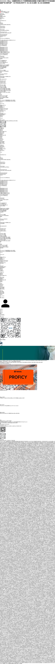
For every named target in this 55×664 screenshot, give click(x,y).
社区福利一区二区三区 (37, 534)
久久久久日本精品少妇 (33, 539)
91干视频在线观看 (2, 457)
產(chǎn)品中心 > (5, 361)
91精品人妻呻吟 (16, 461)
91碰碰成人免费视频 (52, 532)
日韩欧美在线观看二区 (15, 448)
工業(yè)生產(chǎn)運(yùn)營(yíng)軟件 (5, 170)
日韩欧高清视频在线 (48, 525)
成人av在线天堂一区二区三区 (10, 502)
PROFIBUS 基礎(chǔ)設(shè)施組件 (5, 92)
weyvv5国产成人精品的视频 (4, 582)
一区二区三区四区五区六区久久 (24, 504)
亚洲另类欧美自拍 (51, 446)
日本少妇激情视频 (17, 477)
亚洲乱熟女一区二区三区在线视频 (36, 550)
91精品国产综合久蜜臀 (26, 580)
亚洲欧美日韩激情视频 (23, 449)
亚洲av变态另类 (24, 493)
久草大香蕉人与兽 (29, 523)
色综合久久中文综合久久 (48, 580)
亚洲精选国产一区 (38, 495)
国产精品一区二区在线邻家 (44, 507)
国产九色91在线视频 (14, 471)
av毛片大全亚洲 (40, 478)
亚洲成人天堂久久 (45, 527)
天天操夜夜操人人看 (27, 470)
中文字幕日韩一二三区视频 (11, 586)
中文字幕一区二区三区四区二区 (4, 535)
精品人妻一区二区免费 (11, 578)
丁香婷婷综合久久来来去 (51, 523)
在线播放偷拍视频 (10, 443)
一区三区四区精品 (52, 478)
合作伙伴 (1, 15)
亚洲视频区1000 (2, 562)
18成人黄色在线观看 (34, 462)
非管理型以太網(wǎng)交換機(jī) (4, 208)
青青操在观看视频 (48, 479)
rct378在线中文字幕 (41, 461)
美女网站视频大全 (26, 527)
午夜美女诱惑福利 (17, 534)
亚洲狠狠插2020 (21, 495)
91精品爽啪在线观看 (3, 461)
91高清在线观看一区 (10, 490)
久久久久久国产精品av (3, 514)
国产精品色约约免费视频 (16, 462)
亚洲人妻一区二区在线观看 (33, 504)
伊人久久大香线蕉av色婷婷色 (27, 550)
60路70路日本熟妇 (14, 457)
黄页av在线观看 (7, 456)
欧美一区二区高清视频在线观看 (4, 525)
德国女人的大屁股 (18, 488)
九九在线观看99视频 (25, 559)
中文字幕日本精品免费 (40, 486)
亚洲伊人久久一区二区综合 (42, 533)
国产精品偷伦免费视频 (50, 560)
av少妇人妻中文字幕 (42, 449)
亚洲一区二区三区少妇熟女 (33, 565)
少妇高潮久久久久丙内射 (26, 466)
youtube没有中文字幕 (16, 562)
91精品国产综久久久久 (3, 523)
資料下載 (1, 290)
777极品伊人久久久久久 (3, 452)
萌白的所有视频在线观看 (38, 564)
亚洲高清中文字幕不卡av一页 (42, 505)
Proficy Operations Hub (3, 169)
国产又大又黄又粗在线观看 (9, 516)
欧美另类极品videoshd (30, 545)
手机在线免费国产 (28, 462)
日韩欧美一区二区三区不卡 (17, 544)
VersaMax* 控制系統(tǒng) (4, 54)
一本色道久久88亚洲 (38, 561)
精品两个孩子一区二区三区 (11, 496)
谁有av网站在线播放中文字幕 (33, 447)
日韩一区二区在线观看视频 (46, 490)
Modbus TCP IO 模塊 (3, 86)
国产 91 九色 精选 (2, 465)
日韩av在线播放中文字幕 (36, 514)
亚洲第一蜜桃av (43, 534)
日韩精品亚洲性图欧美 (35, 533)
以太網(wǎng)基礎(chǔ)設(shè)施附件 (5, 90)
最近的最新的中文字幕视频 (23, 475)
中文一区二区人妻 (2, 516)
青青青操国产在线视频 (20, 530)
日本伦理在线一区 (21, 468)
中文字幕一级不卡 (36, 589)
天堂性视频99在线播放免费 (43, 468)
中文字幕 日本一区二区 (17, 481)
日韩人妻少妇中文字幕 (44, 587)
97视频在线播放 (23, 462)
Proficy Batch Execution (3, 35)
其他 (0, 420)
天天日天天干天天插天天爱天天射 (24, 558)
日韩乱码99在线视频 (51, 507)
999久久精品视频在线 (3, 553)
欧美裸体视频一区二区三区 (4, 466)
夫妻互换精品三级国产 (30, 452)
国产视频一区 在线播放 (8, 495)
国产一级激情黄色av (50, 582)
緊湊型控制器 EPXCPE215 (4, 49)
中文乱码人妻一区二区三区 (13, 590)
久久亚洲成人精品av (12, 587)
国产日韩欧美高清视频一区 (37, 574)
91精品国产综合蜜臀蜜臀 (28, 515)
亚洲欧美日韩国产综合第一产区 (4, 487)
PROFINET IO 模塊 (2, 233)
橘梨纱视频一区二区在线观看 (19, 527)
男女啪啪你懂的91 (51, 494)
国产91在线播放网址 (22, 443)
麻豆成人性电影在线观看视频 (30, 583)
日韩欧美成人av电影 (27, 536)
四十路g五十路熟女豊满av (42, 460)
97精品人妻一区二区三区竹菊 (42, 569)
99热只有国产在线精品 (21, 543)
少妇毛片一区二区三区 (28, 460)
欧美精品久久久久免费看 (17, 591)
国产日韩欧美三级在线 (22, 453)
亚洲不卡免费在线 (10, 467)
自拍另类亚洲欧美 (21, 560)
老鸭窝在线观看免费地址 (37, 587)
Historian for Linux (2, 162)
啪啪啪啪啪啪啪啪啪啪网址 (14, 560)
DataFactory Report (3, 174)
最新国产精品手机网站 (12, 442)
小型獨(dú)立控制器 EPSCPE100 (5, 192)
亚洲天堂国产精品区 (15, 572)
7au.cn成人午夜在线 (47, 590)
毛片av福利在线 (28, 567)
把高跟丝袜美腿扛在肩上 (8, 478)
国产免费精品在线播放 (35, 515)
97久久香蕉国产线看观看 (40, 570)
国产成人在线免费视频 (27, 495)
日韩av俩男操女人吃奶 (24, 506)
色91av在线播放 (17, 542)
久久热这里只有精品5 (28, 518)
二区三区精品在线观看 (20, 570)
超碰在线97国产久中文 (3, 545)
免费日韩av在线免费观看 (3, 475)
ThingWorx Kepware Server (4, 108)
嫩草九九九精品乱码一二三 (8, 474)
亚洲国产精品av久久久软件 (51, 517)
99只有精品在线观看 (29, 453)
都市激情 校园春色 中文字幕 (22, 572)
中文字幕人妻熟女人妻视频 (25, 490)
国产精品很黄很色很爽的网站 (22, 567)
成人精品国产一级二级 (29, 448)
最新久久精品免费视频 (23, 584)
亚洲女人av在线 (32, 558)
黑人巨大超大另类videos (3, 542)
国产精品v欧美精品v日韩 (39, 512)
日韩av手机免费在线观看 (47, 593)
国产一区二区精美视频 (11, 522)
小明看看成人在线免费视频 (48, 542)
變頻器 (1, 72)
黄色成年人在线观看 (29, 551)
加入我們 (1, 17)
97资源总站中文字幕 (38, 493)
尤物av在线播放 (32, 470)
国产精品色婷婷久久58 (48, 485)
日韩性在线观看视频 (7, 477)
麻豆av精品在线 (22, 555)
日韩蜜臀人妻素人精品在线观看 (44, 578)
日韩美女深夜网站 (10, 449)
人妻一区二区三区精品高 (23, 497)
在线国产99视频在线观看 (21, 471)
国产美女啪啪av (9, 589)
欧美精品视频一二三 (23, 476)
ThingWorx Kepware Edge (4, 109)
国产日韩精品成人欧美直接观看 (31, 503)
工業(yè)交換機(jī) (2, 63)
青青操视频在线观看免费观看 (4, 587)
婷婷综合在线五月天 (43, 442)
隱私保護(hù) (11, 422)
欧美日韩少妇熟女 (16, 498)
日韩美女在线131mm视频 (26, 465)
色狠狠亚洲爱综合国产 (28, 450)
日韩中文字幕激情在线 (42, 515)
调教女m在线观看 (30, 506)
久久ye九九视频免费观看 (38, 497)
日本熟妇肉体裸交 (8, 471)
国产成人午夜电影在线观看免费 (10, 470)
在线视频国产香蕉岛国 (12, 581)
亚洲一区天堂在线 (33, 541)
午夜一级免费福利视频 (18, 456)
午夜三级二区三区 (39, 508)
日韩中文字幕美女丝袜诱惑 (9, 465)
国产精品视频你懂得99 (42, 511)
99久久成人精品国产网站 (32, 488)
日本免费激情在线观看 (38, 484)
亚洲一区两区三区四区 (3, 558)
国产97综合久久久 (29, 588)
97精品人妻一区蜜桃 (15, 549)
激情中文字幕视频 (2, 497)
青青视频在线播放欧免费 (35, 477)
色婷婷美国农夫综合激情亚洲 (50, 589)
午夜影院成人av (27, 524)
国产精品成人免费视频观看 (9, 567)
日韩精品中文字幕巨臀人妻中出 (46, 550)
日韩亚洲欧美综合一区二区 (24, 534)
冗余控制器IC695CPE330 (3, 41)
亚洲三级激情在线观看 (28, 443)
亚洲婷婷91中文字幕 (10, 469)
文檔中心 (1, 280)
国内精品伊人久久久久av (46, 539)
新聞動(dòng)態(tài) (3, 16)
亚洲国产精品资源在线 (19, 540)
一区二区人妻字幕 (25, 586)
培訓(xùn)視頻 (2, 292)
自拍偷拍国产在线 (10, 532)
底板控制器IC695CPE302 (3, 43)
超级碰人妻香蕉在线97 (15, 505)
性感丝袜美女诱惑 (38, 535)
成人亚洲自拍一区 (12, 456)
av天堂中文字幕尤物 (49, 565)
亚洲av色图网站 (47, 469)
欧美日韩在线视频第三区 (49, 534)
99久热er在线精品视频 (44, 523)
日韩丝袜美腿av (22, 514)
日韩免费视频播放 (30, 521)
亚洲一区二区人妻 (2, 480)
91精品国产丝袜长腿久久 (35, 474)
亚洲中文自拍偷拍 (50, 468)
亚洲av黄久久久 (25, 593)
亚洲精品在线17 (9, 448)
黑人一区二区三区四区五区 (51, 452)
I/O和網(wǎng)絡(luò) (3, 83)
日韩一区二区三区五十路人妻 (45, 546)
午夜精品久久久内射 (29, 552)
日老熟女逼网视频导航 (15, 589)
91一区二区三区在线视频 (26, 540)
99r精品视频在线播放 (35, 469)
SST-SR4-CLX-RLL (3, 81)
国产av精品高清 (2, 450)
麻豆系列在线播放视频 (45, 446)
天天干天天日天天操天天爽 (9, 544)
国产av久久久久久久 (37, 571)
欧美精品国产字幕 (24, 522)
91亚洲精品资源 (20, 526)
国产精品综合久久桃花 (28, 569)
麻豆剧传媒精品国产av (11, 541)
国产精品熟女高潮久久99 (48, 489)
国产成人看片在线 (10, 459)
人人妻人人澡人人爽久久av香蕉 (28, 442)
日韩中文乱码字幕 (47, 558)
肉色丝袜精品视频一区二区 (13, 515)
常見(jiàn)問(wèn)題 (3, 135)
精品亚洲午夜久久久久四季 (22, 479)
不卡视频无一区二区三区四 (37, 584)
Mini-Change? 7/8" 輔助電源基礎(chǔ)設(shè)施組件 (7, 100)
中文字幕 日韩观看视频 (23, 562)
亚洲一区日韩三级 (35, 506)
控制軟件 (1, 58)
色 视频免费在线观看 (34, 569)
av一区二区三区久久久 (18, 522)
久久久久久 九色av (43, 450)
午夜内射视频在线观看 (37, 545)
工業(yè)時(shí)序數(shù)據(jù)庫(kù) (5, 24)
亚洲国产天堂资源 (2, 546)
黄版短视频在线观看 (41, 537)
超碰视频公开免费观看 (11, 503)
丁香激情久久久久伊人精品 (31, 522)
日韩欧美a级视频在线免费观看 (24, 546)
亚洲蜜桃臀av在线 (27, 459)
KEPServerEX (2, 103)
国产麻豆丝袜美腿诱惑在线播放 (27, 489)
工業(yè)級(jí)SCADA (3, 20)
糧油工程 (1, 129)
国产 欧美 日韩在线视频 (28, 478)
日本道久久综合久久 (44, 535)
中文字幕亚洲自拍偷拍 (15, 478)
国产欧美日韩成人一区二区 (17, 506)
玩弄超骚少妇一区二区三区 (12, 518)
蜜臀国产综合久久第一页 (45, 541)
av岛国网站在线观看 (44, 524)
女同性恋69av (24, 574)
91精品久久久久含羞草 (21, 460)
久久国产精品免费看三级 (23, 452)
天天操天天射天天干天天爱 (25, 446)
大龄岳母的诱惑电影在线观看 (46, 498)
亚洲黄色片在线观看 (45, 484)
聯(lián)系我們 (2, 142)
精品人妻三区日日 (30, 559)
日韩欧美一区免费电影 (3, 481)
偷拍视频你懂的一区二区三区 (22, 549)
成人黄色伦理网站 (48, 530)
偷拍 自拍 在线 (25, 512)
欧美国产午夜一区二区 (25, 447)
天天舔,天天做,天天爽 (47, 451)
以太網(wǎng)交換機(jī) (3, 87)
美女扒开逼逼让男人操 (45, 494)
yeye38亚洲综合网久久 (3, 565)
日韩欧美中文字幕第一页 (24, 554)
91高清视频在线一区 (16, 577)
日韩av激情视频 (29, 549)
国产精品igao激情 (41, 451)
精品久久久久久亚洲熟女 (25, 456)
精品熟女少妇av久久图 (12, 539)
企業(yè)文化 (2, 13)
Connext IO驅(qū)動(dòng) (4, 62)
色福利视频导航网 (7, 488)
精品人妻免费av (43, 456)
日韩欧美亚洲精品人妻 (3, 496)
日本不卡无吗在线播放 (34, 567)
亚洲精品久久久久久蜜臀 (29, 568)
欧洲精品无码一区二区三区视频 (47, 521)
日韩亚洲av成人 (27, 471)
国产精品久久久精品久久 (40, 590)
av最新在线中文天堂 (3, 508)
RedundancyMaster (3, 110)
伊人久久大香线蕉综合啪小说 (18, 563)
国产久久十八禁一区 (18, 581)
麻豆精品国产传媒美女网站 (4, 580)
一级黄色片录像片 (22, 568)
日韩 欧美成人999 (35, 479)
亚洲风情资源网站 (41, 474)
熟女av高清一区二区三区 (45, 561)
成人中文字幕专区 (17, 561)
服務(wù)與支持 (2, 412)
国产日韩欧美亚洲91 (50, 568)
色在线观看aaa (24, 511)
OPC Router (2, 111)
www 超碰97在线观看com (29, 514)
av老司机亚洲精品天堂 (10, 476)
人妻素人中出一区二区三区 (31, 497)
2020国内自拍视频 (15, 458)
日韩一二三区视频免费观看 (4, 467)
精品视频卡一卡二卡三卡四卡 (40, 475)
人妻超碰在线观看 (38, 455)
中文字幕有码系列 (50, 527)
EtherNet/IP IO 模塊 (3, 234)
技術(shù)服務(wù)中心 (3, 131)
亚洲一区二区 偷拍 (51, 564)
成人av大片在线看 (42, 489)
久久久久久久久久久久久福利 (10, 451)
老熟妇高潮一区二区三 (12, 525)
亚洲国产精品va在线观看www (14, 486)
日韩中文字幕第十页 (33, 483)
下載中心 (1, 281)
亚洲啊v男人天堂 (45, 526)
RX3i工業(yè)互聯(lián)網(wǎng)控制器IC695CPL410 (7, 40)
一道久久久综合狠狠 (13, 530)
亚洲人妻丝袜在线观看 (11, 511)
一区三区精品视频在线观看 (23, 523)
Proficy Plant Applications (3, 34)
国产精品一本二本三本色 (38, 522)
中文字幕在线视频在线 (43, 470)
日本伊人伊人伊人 (36, 452)
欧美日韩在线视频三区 (20, 487)
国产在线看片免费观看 (15, 552)
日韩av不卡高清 (48, 460)
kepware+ (1, 107)
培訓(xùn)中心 (2, 133)
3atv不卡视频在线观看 (19, 593)
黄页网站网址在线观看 (3, 526)
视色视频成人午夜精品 (23, 561)
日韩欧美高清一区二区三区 (19, 578)
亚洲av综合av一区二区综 (9, 506)
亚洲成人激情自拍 (36, 577)
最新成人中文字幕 (16, 583)
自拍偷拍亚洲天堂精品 (28, 474)
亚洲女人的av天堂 (14, 507)
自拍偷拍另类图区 (8, 552)
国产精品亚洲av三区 (29, 511)
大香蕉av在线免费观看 (50, 505)
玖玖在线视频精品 (34, 478)
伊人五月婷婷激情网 (10, 551)
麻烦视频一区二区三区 (32, 455)
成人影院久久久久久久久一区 (4, 579)
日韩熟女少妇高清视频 (9, 468)
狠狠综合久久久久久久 (3, 485)
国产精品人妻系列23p (15, 450)
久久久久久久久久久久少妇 (44, 480)
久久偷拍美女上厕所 (31, 525)
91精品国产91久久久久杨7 (40, 488)
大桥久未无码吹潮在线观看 (40, 586)
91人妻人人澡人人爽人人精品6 (4, 515)
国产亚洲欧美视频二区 (41, 485)
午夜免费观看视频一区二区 (47, 483)
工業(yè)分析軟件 (2, 163)
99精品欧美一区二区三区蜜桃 (41, 565)
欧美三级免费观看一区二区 (19, 541)
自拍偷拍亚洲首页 (9, 549)
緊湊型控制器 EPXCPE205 (4, 47)
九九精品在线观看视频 (25, 467)
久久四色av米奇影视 (34, 592)
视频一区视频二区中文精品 (19, 466)
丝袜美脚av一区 (20, 550)
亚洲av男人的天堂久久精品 (41, 536)
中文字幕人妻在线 (2, 505)
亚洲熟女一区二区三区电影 (30, 589)
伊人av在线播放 (43, 554)
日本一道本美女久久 (3, 577)
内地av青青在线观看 (41, 469)
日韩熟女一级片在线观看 (22, 589)
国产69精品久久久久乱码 (3, 504)
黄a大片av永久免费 (9, 572)
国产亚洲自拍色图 (2, 530)
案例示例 (1, 115)
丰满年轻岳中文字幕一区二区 (34, 471)
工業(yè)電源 (2, 74)
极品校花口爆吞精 (25, 530)
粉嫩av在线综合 (25, 521)
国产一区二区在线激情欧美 (48, 465)
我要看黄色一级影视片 (24, 499)
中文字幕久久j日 (38, 456)
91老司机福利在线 (11, 447)
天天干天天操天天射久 (3, 549)
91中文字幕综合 (7, 536)
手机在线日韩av (2, 488)
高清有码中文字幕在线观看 (18, 447)
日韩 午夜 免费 (53, 513)
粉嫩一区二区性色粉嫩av (27, 458)
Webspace (1, 23)
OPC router (14, 405)
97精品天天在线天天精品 (31, 563)
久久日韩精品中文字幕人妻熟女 (19, 470)
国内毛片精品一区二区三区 (30, 571)
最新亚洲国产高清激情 (11, 466)
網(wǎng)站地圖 (2, 422)
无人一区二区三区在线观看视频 (28, 579)
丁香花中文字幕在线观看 (17, 484)
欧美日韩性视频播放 (25, 451)
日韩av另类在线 (35, 579)
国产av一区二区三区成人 (3, 521)
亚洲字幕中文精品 (29, 469)
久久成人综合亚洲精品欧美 (25, 553)
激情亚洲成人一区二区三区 (4, 459)
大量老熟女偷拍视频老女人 (20, 573)
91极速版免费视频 (2, 468)
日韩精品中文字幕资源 (33, 508)
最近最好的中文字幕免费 (19, 586)
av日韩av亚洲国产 (16, 459)
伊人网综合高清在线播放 (49, 442)
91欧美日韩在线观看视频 (50, 470)
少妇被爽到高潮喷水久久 (11, 571)
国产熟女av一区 (2, 560)
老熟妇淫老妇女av (43, 591)
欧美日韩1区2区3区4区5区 (28, 560)
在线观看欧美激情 (35, 531)
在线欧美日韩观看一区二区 (48, 586)
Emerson (1, 36)
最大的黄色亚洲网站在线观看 (34, 465)
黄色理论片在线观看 (26, 487)
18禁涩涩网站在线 (25, 578)
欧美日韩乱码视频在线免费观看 (18, 579)
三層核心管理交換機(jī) (3, 66)
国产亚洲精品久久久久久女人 (19, 496)
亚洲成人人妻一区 (13, 488)
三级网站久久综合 (38, 546)
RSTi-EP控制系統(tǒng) (3, 45)
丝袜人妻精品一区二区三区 (41, 504)
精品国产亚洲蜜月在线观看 (47, 592)
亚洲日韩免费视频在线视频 (45, 532)
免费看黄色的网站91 (34, 518)
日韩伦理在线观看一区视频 (36, 523)
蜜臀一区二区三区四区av (20, 485)
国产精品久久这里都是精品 (44, 453)
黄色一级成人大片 (14, 570)
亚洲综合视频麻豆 (37, 582)
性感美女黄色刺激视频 (48, 511)
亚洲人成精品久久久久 (16, 452)
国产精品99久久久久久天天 (4, 518)
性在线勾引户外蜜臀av (16, 474)
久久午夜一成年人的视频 (33, 580)
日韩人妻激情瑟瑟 (2, 470)
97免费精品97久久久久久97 (12, 573)
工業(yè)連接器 (2, 77)
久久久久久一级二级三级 (34, 509)
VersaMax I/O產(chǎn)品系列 (4, 57)
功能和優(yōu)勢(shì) (3, 266)
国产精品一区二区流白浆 (3, 490)
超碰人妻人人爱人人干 (49, 506)
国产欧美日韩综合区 (32, 456)
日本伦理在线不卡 (50, 587)
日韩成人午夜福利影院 (51, 493)
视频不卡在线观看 (33, 495)
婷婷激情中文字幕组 (50, 514)
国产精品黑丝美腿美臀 (29, 479)
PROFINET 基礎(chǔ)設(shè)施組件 (5, 88)
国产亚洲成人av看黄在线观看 (4, 581)
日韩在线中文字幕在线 (36, 543)
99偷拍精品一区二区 (8, 592)
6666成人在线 (37, 470)
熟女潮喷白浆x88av (3, 458)
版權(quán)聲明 (7, 422)
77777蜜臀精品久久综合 (10, 455)
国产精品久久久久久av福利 (4, 484)
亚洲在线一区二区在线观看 (15, 497)
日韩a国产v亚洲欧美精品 (3, 531)
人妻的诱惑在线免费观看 (18, 512)
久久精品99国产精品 (9, 458)
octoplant (1, 118)
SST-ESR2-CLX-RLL (3, 80)
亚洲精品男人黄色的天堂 (42, 479)
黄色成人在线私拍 (22, 474)
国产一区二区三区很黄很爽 (4, 509)
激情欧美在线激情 (50, 484)
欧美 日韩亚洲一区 (8, 507)
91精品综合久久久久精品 (26, 541)
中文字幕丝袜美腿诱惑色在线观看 (5, 517)
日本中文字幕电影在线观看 (30, 562)
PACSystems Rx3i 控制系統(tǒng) (5, 38)
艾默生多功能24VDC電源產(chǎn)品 (5, 76)
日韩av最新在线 (12, 584)
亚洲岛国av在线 (2, 513)
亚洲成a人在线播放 (19, 582)
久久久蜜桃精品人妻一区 (9, 453)
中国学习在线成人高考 (37, 572)
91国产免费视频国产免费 (36, 480)
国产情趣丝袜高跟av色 (36, 559)
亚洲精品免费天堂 (8, 489)
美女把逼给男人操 (2, 544)
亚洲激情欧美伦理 (41, 465)
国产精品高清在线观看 (8, 450)
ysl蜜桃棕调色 (2, 477)
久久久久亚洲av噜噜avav (42, 509)
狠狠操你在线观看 (20, 457)
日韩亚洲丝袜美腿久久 (44, 571)
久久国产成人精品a (3, 471)
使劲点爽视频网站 (50, 562)
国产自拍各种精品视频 (33, 496)
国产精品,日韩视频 (2, 451)
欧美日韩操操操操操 (39, 541)
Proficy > (10, 361)
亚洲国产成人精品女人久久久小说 (11, 485)
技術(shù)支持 (2, 132)
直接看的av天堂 (9, 545)
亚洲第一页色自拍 (2, 570)
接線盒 (1, 94)
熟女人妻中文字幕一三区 (48, 518)
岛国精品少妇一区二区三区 (47, 499)
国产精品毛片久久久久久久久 (47, 551)
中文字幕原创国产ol (48, 471)
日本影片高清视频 (48, 466)
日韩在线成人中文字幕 (36, 507)
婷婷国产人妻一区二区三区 (18, 565)
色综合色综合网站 (49, 533)
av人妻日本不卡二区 (8, 497)
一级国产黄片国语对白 (31, 498)
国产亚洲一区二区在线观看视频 (20, 539)
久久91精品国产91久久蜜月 (50, 449)
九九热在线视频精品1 (41, 552)
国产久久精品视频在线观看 (11, 446)
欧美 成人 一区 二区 (45, 503)
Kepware (1, 101)
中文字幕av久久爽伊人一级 (34, 485)
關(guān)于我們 (7, 11)
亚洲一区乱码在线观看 (14, 460)
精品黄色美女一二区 (22, 583)
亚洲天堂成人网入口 (18, 571)
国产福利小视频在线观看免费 (37, 591)
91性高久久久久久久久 (9, 462)
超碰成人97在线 (2, 478)
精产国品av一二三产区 (3, 589)
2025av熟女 (48, 509)
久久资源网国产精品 (48, 504)
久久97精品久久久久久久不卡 (20, 518)
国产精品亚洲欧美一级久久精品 (18, 455)
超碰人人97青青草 (15, 532)
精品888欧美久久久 (24, 537)
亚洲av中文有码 (40, 459)
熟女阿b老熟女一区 (22, 478)
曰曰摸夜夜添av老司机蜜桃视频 (40, 467)
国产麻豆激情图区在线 (25, 581)
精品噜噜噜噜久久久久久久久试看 (5, 537)
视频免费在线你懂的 (27, 570)
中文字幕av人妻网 (42, 558)
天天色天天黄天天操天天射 (29, 543)
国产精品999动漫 (45, 512)
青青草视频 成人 (35, 551)
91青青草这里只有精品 (9, 524)
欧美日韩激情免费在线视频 (12, 559)
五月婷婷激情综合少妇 (44, 572)
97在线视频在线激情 (39, 446)
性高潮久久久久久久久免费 (30, 476)
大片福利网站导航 (51, 512)
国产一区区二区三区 (27, 485)
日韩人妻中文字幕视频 (13, 537)
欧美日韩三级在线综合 (51, 573)
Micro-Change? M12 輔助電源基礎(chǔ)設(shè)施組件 (8, 251)
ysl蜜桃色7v (47, 448)
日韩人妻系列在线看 (30, 584)
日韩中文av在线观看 (42, 471)
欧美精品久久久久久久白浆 (43, 452)
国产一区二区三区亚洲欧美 (46, 581)
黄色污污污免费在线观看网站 (40, 542)
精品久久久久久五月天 (34, 460)
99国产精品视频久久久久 (3, 586)
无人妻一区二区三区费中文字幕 (4, 442)
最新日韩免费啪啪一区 (3, 455)
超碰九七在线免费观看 (23, 503)
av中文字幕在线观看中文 (33, 466)
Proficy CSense (2, 29)
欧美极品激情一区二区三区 (26, 592)
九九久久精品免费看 (10, 475)
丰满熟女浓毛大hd (46, 486)
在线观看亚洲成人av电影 (48, 458)
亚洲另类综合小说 (16, 523)
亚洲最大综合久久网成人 (25, 544)
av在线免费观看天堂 (15, 468)
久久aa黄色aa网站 (32, 526)
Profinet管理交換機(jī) (3, 67)
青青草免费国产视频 (37, 481)
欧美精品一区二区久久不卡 (21, 507)
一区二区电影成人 (11, 579)
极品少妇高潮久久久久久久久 (4, 447)
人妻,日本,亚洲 (51, 555)
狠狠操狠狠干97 (39, 524)
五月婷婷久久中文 (28, 533)
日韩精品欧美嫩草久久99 (24, 494)
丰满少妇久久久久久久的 (16, 504)
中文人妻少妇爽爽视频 (10, 569)
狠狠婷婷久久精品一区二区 (10, 461)
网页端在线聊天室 (45, 457)
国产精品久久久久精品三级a (36, 450)
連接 (0, 241)
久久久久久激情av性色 (25, 587)
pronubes (1, 116)
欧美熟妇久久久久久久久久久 (18, 467)
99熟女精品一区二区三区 (13, 487)
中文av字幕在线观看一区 (10, 481)
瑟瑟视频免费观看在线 (3, 551)
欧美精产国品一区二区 (38, 498)
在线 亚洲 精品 (48, 456)
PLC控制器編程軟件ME (3, 60)
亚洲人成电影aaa (2, 506)
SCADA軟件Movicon (3, 61)
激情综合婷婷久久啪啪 (42, 589)
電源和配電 (1, 98)
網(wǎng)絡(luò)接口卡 (3, 79)
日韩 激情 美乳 (2, 474)
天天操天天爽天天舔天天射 (35, 449)
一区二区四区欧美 (47, 567)
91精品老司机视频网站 (3, 483)
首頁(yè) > (1, 361)
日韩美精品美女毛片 (36, 442)
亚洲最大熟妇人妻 (2, 489)
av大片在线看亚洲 (13, 489)
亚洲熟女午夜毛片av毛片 (47, 488)
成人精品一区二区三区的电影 (16, 545)
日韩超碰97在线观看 (15, 495)
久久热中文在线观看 (18, 446)
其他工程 (1, 130)
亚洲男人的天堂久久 (11, 484)
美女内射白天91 (37, 578)
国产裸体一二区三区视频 (10, 565)
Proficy (1, 137)
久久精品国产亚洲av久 (36, 448)
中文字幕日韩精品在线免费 (4, 541)
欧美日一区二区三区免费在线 (31, 512)
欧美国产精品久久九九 (10, 523)
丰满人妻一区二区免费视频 (12, 582)
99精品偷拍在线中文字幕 (39, 499)
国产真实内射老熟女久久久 (36, 453)
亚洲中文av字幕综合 (3, 524)
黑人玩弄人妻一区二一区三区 (13, 550)
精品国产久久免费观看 (10, 521)
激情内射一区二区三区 (34, 459)
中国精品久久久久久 (44, 545)
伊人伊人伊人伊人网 (52, 561)
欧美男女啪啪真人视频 (36, 568)
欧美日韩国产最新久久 (10, 558)
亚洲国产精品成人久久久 (9, 498)
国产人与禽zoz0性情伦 (27, 509)
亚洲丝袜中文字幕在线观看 (18, 451)
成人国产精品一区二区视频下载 (28, 468)
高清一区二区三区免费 (35, 560)
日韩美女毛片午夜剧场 (31, 481)
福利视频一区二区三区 (3, 476)
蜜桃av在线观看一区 (3, 494)
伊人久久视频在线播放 (45, 459)
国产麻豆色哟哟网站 (18, 535)
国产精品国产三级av (29, 480)
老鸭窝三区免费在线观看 (49, 549)
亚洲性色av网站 (44, 517)
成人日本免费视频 (29, 591)
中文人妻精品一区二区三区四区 (42, 487)
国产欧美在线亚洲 (15, 531)
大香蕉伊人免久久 (39, 496)
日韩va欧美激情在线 (17, 494)
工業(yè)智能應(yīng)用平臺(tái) (4, 30)
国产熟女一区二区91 (28, 477)
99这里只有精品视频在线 (19, 580)
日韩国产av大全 (28, 539)
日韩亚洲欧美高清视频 (48, 552)
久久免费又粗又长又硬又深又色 (33, 530)
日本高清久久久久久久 (52, 503)
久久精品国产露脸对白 (48, 462)
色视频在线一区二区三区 (43, 568)
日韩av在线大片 (31, 544)
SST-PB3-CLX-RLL (3, 82)
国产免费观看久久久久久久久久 (44, 588)
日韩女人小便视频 (8, 460)
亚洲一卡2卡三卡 (10, 504)
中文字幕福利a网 (11, 574)
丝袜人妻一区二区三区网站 (9, 563)
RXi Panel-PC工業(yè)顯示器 (4, 71)
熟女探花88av (24, 551)
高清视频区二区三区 (36, 468)
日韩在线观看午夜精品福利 (43, 560)
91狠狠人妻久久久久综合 (3, 571)
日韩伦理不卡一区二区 (33, 486)
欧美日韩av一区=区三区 (42, 506)
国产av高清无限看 (24, 563)
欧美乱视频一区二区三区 (37, 494)
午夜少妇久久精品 (21, 461)
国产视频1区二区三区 (3, 462)
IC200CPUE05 (2, 56)
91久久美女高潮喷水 (3, 453)
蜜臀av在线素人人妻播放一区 (4, 588)
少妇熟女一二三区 (47, 531)
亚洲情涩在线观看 (9, 452)
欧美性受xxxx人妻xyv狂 (18, 483)
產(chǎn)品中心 (2, 18)
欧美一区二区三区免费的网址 (45, 455)
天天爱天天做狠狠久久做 (48, 467)
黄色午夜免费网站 (12, 512)
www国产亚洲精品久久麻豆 (30, 516)
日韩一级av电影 (8, 486)
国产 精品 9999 (2, 456)
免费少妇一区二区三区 (32, 467)
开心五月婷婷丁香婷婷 (22, 533)
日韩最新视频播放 (10, 531)
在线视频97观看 (32, 527)
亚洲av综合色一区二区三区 (46, 516)
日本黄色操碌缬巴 (39, 503)
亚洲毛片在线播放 (34, 458)
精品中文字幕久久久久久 (20, 515)
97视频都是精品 (7, 512)
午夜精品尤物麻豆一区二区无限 (29, 577)
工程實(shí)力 (2, 128)
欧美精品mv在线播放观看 (10, 534)
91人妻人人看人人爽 (3, 498)
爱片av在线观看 (2, 479)
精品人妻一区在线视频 (3, 569)
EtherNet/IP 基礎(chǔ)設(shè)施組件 (5, 89)
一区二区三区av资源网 (18, 587)
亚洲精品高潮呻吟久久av (38, 516)
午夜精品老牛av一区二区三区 (47, 553)
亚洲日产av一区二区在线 (40, 458)
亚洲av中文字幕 (49, 591)
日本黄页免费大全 (44, 573)
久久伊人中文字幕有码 (45, 555)
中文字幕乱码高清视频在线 (48, 461)
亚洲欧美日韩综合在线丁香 (15, 508)
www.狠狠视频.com (37, 532)
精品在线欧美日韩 (42, 559)
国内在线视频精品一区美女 (4, 449)
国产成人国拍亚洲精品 (38, 563)
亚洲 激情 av (12, 477)
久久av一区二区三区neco (22, 480)
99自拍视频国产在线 (25, 564)
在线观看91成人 (37, 558)
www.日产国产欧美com (29, 574)
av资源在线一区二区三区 (50, 447)
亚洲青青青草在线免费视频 (4, 559)
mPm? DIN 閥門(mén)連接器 (4, 97)
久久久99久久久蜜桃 (3, 533)
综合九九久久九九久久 (28, 590)
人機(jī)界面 (1, 68)
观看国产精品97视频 (43, 448)
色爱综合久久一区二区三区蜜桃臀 (5, 584)
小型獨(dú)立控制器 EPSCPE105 (5, 52)
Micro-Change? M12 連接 (3, 95)
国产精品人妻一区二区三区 (34, 505)
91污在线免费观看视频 (3, 448)
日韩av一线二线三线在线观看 (4, 499)
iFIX (0, 22)
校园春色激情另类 (39, 555)
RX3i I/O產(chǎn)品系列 (3, 44)
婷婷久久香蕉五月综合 (27, 496)
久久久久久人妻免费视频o (15, 555)
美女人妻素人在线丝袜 (24, 481)
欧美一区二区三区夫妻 (37, 554)
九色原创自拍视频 (2, 563)
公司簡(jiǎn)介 (7, 12)
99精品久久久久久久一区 (46, 497)
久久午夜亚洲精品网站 (49, 450)
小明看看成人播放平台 (32, 546)
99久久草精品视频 (16, 453)
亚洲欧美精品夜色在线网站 (30, 493)
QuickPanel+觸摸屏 (3, 70)
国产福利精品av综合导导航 (20, 442)
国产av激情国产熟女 (43, 549)
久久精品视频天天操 (16, 480)
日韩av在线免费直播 (21, 458)
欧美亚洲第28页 (8, 508)
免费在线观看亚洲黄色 (32, 446)
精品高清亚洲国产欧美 (28, 513)
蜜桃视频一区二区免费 (41, 518)
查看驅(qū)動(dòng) (3, 105)
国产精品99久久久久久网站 (39, 593)
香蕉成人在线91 (40, 551)
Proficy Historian (2, 26)
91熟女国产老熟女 (16, 533)
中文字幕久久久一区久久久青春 (12, 509)
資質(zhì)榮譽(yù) (2, 14)
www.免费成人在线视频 (39, 526)
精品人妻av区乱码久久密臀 (10, 494)
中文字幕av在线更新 (8, 570)
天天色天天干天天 (2, 460)
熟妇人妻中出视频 (26, 455)
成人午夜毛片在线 (9, 553)
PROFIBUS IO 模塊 (3, 91)
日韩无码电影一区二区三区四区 (43, 477)
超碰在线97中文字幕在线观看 (13, 536)
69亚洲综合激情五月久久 (3, 469)
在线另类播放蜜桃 (18, 499)
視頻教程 (1, 134)
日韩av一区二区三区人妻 (13, 517)
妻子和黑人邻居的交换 (3, 446)
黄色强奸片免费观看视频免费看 (14, 513)
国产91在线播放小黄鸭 (20, 509)
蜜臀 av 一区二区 (51, 502)
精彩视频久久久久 (14, 526)
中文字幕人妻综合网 (35, 443)
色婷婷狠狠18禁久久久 (50, 545)
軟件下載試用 (2, 291)
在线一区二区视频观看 (46, 496)
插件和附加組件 (2, 267)
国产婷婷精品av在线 (16, 449)
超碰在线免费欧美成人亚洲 (4, 443)
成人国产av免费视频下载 (35, 513)
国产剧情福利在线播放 (44, 493)
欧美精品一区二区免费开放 (32, 499)
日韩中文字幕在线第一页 (11, 580)
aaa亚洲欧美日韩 (32, 457)
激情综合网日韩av (2, 486)
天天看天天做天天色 (16, 558)
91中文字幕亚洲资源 (42, 531)
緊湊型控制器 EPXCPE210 (4, 48)
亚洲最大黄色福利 (30, 502)
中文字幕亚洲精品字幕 (33, 536)
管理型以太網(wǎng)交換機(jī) (4, 209)
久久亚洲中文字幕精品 (38, 476)
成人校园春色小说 (16, 443)
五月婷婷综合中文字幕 (8, 479)
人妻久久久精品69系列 (17, 476)
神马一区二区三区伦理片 (11, 527)
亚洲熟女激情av (48, 554)
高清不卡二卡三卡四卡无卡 (39, 553)
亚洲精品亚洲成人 (31, 554)
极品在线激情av (28, 449)
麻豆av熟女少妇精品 (39, 581)
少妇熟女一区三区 (16, 469)
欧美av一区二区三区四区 (22, 448)
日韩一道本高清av (39, 539)
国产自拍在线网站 (50, 477)
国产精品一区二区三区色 (17, 490)
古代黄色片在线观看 (3, 507)
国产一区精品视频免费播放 (11, 483)
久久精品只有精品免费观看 (33, 490)
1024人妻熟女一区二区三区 (24, 542)
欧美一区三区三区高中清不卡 (42, 447)
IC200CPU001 (2, 198)
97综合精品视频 (40, 443)
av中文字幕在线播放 (22, 513)
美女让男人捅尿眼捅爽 (21, 524)
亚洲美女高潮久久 (50, 572)
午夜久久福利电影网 (22, 459)
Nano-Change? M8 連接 (3, 96)
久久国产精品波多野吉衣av (49, 515)
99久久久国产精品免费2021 (45, 583)
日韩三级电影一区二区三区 (41, 466)
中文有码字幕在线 (39, 490)
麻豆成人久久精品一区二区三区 (49, 474)
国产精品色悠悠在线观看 (25, 535)
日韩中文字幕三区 (36, 525)
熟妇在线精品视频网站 (12, 499)
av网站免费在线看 (22, 486)
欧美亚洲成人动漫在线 (19, 489)
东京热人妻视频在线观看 (31, 542)
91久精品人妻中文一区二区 (31, 561)
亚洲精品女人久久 (22, 477)
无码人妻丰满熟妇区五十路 (24, 502)
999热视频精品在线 (12, 535)
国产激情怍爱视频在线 (23, 545)
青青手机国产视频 (42, 513)
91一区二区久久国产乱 (8, 546)
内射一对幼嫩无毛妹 (31, 494)
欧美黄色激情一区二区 (21, 450)
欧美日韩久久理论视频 (52, 543)
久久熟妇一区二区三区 (39, 483)
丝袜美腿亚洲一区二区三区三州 (45, 584)
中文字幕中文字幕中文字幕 (47, 443)
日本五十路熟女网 (17, 502)
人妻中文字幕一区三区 (3, 591)
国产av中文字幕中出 (8, 457)
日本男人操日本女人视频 (26, 526)
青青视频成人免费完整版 (39, 457)
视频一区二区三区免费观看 (4, 540)
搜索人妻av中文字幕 (52, 508)
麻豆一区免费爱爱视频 (34, 461)
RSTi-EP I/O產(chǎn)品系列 (4, 53)
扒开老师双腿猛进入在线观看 (17, 465)
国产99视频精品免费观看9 (41, 462)
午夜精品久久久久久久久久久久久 (33, 451)
